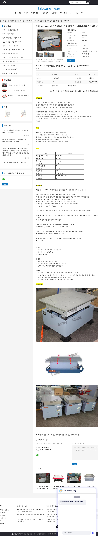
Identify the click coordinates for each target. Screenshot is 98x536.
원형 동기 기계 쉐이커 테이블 (17, 85)
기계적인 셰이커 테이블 (17, 21)
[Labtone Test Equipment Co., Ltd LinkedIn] (4, 2)
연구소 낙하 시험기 (8, 65)
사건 (76, 13)
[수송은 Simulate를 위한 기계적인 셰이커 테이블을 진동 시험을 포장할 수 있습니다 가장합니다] (58, 478)
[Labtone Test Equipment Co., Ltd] (49, 8)
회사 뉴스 (84, 13)
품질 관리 (54, 13)
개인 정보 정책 (15, 534)
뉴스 (71, 13)
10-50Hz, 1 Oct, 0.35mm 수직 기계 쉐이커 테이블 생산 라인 (89, 488)
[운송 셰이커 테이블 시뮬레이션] (4, 90)
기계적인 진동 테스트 (45, 435)
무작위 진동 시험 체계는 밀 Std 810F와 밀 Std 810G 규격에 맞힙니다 (30, 510)
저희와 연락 (63, 13)
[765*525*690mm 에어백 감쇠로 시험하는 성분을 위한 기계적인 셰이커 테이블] (43, 478)
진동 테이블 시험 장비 (9, 42)
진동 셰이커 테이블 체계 (60, 435)
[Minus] (93, 491)
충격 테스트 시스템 (8, 46)
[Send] (93, 533)
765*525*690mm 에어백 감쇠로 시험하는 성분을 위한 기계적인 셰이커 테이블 (43, 488)
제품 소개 (6, 21)
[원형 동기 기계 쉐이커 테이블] (4, 85)
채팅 (70, 60)
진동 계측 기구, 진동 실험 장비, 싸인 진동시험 (31, 515)
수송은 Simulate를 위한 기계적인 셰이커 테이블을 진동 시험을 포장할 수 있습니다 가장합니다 (58, 488)
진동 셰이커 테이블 (73, 435)
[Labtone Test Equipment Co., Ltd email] (4, 179)
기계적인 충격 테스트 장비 (11, 50)
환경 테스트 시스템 (8, 73)
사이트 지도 (3, 523)
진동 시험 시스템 (8, 30)
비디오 (26, 13)
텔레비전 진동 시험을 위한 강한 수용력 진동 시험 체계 (30, 520)
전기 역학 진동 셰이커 (9, 38)
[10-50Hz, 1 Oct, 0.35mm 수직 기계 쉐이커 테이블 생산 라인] (89, 478)
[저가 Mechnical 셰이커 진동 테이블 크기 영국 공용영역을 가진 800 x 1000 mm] (49, 41)
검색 (88, 2)
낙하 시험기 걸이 (8, 69)
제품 (20, 13)
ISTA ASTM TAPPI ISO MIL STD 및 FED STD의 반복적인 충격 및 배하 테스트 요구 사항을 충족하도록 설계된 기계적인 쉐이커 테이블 (74, 488)
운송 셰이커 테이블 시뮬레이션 (17, 90)
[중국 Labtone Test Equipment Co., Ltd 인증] (8, 113)
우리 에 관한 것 (35, 13)
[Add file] (60, 533)
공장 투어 (46, 13)
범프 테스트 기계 (8, 54)
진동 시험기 (6, 34)
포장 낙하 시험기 (8, 61)
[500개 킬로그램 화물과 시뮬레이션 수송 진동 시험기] (4, 96)
